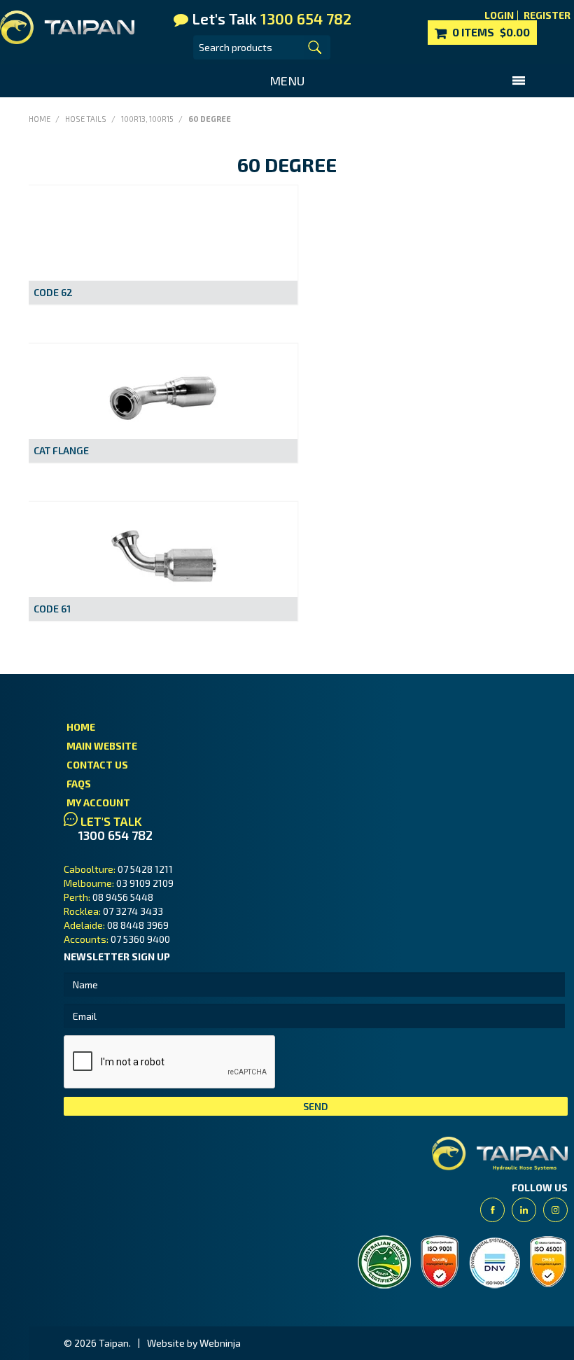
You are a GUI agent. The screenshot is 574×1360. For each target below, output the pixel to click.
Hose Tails (85, 118)
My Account (98, 802)
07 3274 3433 (133, 911)
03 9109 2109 (145, 883)
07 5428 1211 (145, 869)
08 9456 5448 (122, 897)
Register (547, 15)
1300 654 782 (115, 835)
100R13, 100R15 (147, 118)
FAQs (78, 784)
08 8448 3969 (138, 925)
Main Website (101, 746)
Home (39, 118)
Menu (287, 80)
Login (499, 15)
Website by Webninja (194, 1343)
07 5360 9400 (140, 939)
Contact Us (97, 765)
